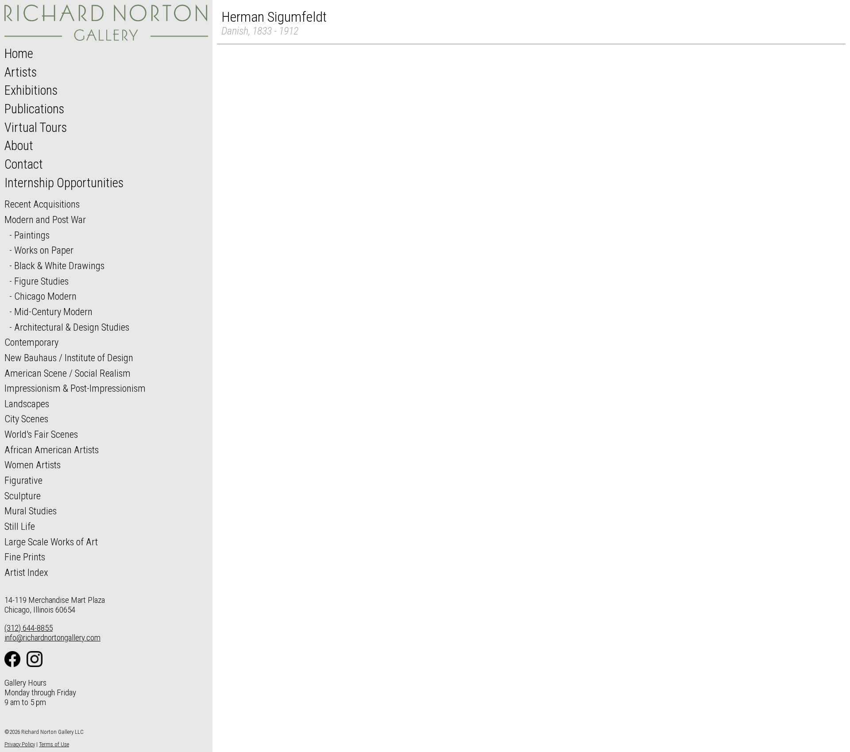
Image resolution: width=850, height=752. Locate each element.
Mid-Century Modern (53, 311)
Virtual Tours (35, 127)
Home (18, 53)
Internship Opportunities (64, 182)
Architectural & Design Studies (71, 327)
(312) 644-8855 (28, 628)
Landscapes (26, 403)
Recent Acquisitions (42, 204)
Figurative (23, 480)
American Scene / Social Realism (67, 373)
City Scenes (26, 418)
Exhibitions (31, 90)
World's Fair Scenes (41, 434)
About (18, 145)
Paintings (32, 235)
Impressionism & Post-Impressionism (75, 388)
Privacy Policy (19, 744)
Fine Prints (24, 557)
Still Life (19, 526)
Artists (20, 72)
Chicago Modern (45, 296)
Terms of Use (54, 744)
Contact (23, 164)
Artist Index (26, 572)
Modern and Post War (45, 219)
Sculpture (22, 495)
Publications (34, 108)
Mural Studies (30, 511)
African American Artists (51, 449)
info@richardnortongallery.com (52, 637)
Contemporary (31, 342)
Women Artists (32, 464)
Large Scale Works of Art (51, 542)
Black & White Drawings (59, 265)
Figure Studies (41, 281)
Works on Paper (43, 250)
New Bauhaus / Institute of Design (68, 357)
